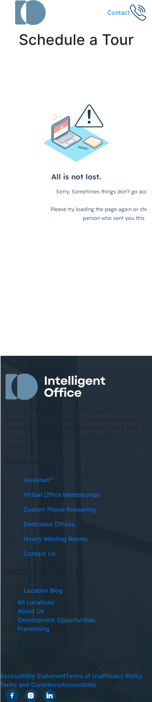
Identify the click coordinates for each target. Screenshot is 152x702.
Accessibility (78, 684)
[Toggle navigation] (10, 12)
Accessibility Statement (33, 676)
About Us (31, 611)
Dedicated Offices (49, 524)
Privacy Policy (122, 676)
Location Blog (43, 590)
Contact (118, 12)
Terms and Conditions (30, 684)
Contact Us (39, 553)
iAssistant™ (39, 480)
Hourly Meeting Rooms (55, 539)
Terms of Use (84, 676)
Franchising (33, 628)
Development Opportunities (56, 620)
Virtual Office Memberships (62, 494)
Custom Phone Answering (60, 509)
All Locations (36, 602)
